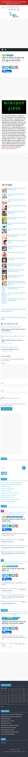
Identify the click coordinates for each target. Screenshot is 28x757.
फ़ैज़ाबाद (17, 516)
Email (2, 390)
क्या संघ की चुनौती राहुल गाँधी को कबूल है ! (8, 501)
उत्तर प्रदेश (4, 55)
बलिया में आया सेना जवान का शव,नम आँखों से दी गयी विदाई (17, 241)
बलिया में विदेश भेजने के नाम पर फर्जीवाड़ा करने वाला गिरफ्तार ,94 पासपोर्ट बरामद (17, 264)
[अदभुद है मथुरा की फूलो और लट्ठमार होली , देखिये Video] (14, 563)
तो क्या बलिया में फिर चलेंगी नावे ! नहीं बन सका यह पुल (16, 293)
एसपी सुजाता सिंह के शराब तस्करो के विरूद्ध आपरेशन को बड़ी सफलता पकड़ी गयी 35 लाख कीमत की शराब (16, 283)
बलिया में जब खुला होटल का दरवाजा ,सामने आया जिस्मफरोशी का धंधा (16, 288)
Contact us (3, 742)
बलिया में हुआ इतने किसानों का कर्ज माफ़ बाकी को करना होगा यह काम (16, 218)
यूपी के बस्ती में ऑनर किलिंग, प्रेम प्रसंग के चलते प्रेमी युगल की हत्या (13, 553)
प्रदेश (8, 55)
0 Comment (16, 62)
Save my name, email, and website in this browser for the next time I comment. (13, 404)
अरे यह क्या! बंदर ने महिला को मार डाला (9, 349)
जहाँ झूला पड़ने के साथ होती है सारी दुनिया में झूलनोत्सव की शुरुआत (14, 596)
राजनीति (21, 516)
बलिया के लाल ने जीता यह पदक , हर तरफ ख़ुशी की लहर (17, 229)
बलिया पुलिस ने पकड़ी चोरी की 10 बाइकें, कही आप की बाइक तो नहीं (16, 189)
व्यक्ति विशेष (15, 619)
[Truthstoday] (2, 49)
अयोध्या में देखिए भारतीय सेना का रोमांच (7, 497)
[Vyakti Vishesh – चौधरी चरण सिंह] (8, 643)
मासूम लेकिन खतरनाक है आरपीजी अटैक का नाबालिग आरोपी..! (11, 484)
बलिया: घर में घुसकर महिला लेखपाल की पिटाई (16, 252)
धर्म (10, 566)
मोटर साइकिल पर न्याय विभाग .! (6, 491)
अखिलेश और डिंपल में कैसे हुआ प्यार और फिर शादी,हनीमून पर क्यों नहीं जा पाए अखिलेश (14, 622)
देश (10, 516)
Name (2, 383)
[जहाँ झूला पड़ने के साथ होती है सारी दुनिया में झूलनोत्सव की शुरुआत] (12, 595)
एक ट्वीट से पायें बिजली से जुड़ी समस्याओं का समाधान (10, 499)
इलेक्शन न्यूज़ (4, 617)
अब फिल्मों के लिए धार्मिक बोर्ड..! (6, 486)
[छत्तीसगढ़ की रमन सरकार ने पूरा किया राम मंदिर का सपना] (11, 601)
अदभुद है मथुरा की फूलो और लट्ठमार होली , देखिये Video (13, 569)
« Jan (2, 706)
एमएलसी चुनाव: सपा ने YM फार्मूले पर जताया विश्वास (9, 493)
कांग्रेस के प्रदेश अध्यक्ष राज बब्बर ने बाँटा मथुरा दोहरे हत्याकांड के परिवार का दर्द (13, 310)
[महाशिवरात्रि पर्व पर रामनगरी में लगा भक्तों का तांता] (10, 588)
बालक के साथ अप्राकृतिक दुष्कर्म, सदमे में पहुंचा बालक (17, 206)
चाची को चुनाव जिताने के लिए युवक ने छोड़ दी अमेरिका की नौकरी (16, 212)
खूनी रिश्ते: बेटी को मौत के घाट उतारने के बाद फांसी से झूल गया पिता (14, 547)
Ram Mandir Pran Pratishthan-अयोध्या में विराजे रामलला (11, 482)
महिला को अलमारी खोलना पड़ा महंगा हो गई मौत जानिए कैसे (17, 223)
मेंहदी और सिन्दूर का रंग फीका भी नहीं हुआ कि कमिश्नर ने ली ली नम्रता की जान (13, 330)
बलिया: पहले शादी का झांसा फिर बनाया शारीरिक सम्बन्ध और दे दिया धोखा (17, 235)
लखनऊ (11, 619)
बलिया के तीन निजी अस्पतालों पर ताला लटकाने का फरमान (12, 341)
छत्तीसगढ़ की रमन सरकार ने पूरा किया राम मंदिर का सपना (14, 602)
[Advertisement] (14, 33)
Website (3, 397)
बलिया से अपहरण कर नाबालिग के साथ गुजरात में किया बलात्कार (16, 258)
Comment (3, 363)
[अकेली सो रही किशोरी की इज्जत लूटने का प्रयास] (9, 539)
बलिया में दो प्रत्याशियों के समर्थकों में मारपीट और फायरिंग (16, 194)
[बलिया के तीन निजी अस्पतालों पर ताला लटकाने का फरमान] (14, 336)
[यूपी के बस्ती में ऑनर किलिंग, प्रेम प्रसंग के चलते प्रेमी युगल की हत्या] (13, 551)
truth (11, 62)
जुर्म (7, 516)
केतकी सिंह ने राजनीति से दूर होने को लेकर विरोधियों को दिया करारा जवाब (16, 276)
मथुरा (16, 566)
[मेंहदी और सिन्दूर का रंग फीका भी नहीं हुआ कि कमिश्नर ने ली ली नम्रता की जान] (11, 327)
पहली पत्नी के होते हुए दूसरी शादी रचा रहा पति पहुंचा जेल (16, 200)
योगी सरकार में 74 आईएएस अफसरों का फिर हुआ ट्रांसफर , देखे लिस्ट (14, 318)
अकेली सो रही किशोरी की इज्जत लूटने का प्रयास (13, 540)
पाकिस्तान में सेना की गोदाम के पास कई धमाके (8, 495)
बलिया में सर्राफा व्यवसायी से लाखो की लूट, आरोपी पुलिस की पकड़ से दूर (16, 270)
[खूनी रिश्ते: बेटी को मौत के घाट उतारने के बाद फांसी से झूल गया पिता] (13, 545)
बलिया (12, 55)
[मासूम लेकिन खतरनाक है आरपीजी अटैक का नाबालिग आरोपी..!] (14, 514)
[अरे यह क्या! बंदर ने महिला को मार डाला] (9, 347)
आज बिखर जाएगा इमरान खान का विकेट (11, 7)
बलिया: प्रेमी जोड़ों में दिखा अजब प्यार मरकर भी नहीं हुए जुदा (17, 247)
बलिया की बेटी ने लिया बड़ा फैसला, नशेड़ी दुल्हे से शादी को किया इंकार (16, 299)
